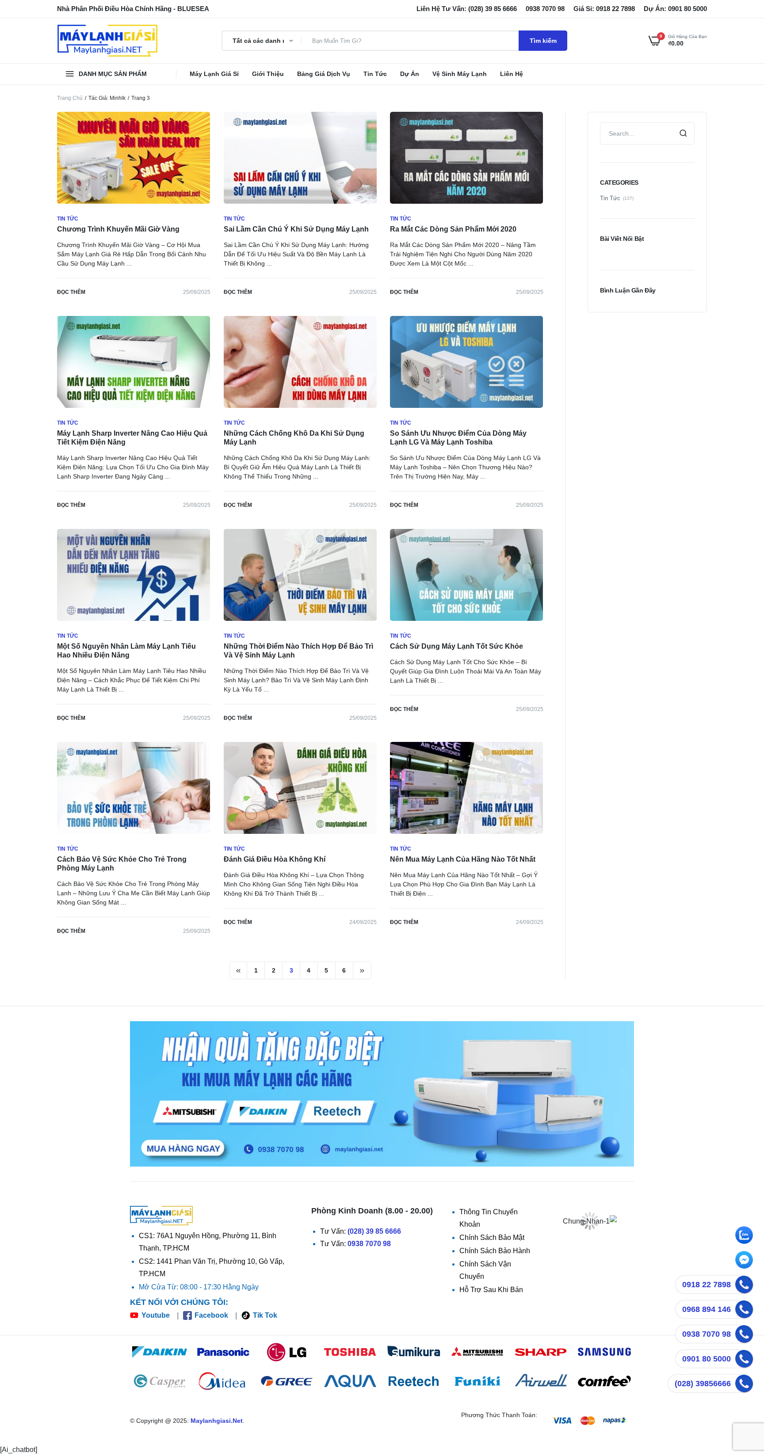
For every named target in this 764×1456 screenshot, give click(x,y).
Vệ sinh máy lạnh (459, 73)
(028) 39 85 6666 (374, 1231)
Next (362, 970)
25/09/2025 (196, 292)
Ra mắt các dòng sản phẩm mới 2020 (453, 229)
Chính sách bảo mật (491, 1237)
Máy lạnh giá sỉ (214, 73)
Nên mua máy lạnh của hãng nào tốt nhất (462, 859)
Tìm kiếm (543, 40)
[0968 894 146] (744, 1309)
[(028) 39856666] (744, 1383)
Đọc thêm (71, 292)
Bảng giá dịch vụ (323, 73)
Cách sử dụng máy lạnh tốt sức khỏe (456, 646)
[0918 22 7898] (744, 1284)
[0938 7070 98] (744, 1334)
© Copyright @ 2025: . (187, 1420)
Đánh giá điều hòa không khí (274, 859)
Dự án (409, 73)
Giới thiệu (268, 73)
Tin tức (375, 73)
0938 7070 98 (369, 1243)
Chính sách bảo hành (494, 1251)
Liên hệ (511, 73)
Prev (238, 970)
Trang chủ (70, 98)
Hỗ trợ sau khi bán (491, 1289)
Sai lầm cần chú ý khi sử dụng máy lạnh (296, 229)
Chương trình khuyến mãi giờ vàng (118, 229)
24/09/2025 (363, 922)
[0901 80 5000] (744, 1359)
